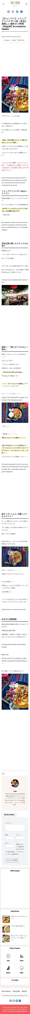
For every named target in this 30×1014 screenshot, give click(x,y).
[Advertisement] (15, 60)
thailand (14, 40)
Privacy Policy (16, 991)
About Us (24, 991)
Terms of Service (6, 991)
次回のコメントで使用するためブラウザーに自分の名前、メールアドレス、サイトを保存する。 (14, 849)
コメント (8, 823)
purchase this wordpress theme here (18, 1011)
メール (18, 835)
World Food (21, 40)
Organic (8, 973)
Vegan (21, 973)
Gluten (22, 961)
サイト (7, 843)
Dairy (8, 961)
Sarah (19, 36)
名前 (6, 835)
